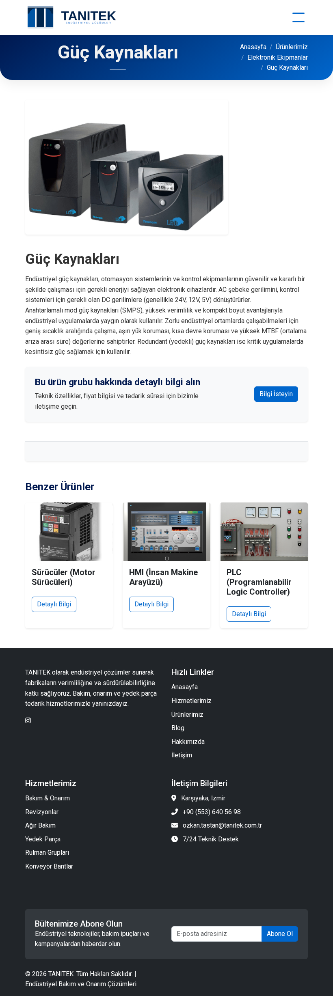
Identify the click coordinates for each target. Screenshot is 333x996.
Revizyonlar (41, 812)
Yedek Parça (43, 839)
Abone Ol (280, 934)
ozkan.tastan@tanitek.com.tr (222, 825)
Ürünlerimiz (292, 47)
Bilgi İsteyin (276, 394)
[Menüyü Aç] (298, 17)
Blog (177, 728)
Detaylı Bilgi (54, 604)
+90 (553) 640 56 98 (212, 812)
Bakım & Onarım (47, 798)
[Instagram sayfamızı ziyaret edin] (28, 720)
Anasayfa (253, 47)
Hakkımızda (188, 742)
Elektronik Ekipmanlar (277, 57)
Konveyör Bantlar (49, 866)
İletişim (181, 755)
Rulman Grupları (47, 852)
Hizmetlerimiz (191, 701)
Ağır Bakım (40, 825)
